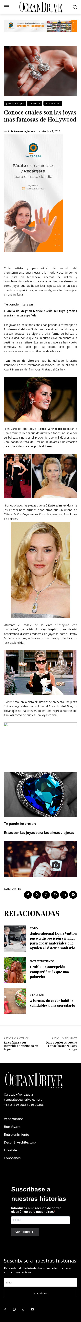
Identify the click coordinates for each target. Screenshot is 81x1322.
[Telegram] (73, 895)
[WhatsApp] (55, 895)
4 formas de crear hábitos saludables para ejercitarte (52, 1003)
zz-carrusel (53, 103)
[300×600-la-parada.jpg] (33, 255)
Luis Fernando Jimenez (22, 131)
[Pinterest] (46, 895)
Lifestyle (34, 103)
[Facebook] (28, 895)
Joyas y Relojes (15, 103)
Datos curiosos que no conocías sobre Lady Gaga (61, 1046)
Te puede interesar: (19, 304)
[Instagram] (14, 1309)
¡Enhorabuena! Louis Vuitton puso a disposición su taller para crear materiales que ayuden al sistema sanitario (53, 941)
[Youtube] (32, 1309)
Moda (34, 927)
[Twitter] (37, 895)
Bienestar (37, 995)
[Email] (64, 895)
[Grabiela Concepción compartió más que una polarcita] (15, 970)
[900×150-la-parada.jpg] (40, 35)
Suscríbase (40, 1293)
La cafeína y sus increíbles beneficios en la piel (21, 1046)
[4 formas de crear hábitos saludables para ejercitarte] (15, 1001)
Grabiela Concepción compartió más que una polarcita (49, 971)
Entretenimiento (42, 961)
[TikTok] (23, 1309)
